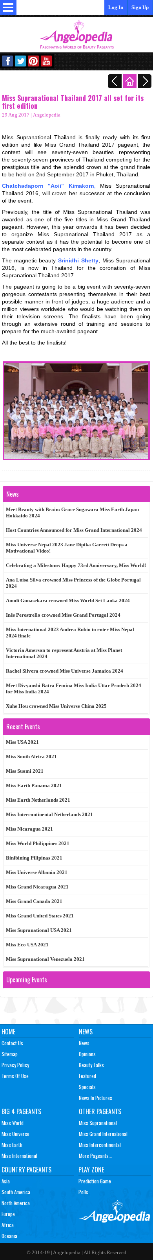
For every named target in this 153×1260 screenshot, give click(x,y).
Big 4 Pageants (21, 1111)
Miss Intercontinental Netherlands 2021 (49, 814)
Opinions (87, 1054)
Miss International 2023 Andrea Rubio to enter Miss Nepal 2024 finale (70, 632)
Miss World (13, 1123)
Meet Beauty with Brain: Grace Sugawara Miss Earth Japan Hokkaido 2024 (72, 512)
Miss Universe (15, 1134)
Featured (87, 1076)
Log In (115, 7)
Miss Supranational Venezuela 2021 (45, 959)
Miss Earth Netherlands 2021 (38, 800)
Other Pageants (100, 1111)
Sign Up (140, 7)
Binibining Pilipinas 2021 (34, 858)
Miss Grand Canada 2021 (34, 901)
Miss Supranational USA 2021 (39, 930)
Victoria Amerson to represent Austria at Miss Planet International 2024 (64, 653)
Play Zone (91, 1169)
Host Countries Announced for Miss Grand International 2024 (74, 530)
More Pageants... (95, 1155)
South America (16, 1192)
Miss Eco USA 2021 (27, 945)
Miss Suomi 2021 (25, 771)
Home (8, 1031)
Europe (8, 1214)
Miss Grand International (103, 1134)
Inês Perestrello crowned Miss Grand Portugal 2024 (63, 615)
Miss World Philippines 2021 (37, 843)
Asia (6, 1181)
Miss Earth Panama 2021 (34, 785)
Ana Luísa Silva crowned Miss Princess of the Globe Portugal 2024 (73, 583)
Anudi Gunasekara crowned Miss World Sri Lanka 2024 (68, 600)
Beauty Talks (91, 1065)
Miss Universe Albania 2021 (36, 872)
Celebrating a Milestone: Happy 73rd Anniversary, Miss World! (76, 565)
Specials (87, 1087)
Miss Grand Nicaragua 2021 (37, 887)
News (86, 1031)
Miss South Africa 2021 (31, 756)
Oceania (9, 1236)
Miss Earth (12, 1145)
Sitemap (10, 1054)
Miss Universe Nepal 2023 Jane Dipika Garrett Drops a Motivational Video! (67, 548)
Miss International (19, 1155)
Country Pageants (26, 1169)
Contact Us (12, 1043)
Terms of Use (15, 1076)
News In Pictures (95, 1098)
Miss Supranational (98, 1123)
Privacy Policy (15, 1065)
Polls (83, 1192)
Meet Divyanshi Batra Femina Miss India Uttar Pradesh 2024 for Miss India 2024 (73, 688)
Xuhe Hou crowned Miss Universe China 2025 (56, 706)
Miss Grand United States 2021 (40, 916)
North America (16, 1203)
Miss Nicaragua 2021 (29, 829)
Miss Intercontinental (100, 1145)
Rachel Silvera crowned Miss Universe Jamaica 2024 (64, 671)
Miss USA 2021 (22, 742)
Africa (8, 1225)
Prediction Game (94, 1181)
